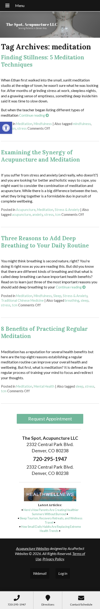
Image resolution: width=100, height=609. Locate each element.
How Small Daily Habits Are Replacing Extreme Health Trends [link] (51, 529)
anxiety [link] (37, 215)
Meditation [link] (24, 124)
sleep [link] (85, 300)
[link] (6, 128)
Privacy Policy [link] (53, 559)
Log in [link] (62, 573)
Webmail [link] (40, 573)
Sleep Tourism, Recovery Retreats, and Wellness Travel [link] (51, 520)
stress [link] (22, 128)
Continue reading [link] (32, 115)
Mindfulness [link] (43, 124)
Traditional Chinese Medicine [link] (22, 300)
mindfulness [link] (82, 124)
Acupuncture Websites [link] (32, 548)
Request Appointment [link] (50, 418)
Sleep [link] (57, 296)
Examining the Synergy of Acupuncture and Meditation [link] (40, 156)
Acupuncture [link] (26, 210)
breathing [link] (72, 300)
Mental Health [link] (44, 386)
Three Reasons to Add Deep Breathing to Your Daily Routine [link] (45, 242)
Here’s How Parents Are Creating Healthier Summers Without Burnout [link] (51, 512)
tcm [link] (58, 215)
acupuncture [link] (21, 215)
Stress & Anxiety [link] (67, 210)
